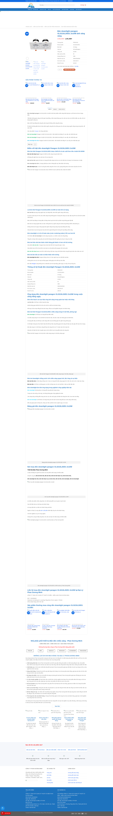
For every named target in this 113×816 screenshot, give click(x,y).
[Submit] (73, 5)
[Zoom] (27, 58)
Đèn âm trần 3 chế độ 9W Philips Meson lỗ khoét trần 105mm (64, 100)
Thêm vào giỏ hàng (69, 69)
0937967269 (32, 807)
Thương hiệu (35, 9)
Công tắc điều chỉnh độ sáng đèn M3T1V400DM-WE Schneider (33, 627)
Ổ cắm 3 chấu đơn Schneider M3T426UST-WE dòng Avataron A (48, 627)
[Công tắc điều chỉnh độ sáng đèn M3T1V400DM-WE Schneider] (34, 616)
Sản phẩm (49, 780)
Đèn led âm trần (38, 26)
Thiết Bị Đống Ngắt (56, 9)
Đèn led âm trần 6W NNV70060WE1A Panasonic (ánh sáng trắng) (79, 100)
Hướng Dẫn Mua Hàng (73, 772)
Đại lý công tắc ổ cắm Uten (43, 718)
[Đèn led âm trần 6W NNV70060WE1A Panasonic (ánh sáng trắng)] (80, 89)
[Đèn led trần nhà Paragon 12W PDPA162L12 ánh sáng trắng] (79, 616)
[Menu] (26, 9)
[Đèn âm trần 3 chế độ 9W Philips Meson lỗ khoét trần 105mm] (64, 89)
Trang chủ (30, 9)
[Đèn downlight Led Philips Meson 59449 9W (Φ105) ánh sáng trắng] (48, 89)
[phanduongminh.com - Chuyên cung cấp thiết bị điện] (31, 5)
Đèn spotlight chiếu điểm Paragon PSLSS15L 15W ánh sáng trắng (63, 627)
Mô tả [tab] (49, 109)
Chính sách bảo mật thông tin (75, 782)
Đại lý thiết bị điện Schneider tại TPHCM (69, 719)
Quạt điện (72, 9)
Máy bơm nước (79, 9)
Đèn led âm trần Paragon (52, 26)
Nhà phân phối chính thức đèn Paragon (82, 719)
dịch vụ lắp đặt (44, 510)
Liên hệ (48, 777)
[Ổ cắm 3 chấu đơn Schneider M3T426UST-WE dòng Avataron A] (49, 616)
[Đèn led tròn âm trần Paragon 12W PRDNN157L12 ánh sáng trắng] (33, 89)
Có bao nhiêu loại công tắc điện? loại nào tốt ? (31, 719)
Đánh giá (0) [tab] (62, 109)
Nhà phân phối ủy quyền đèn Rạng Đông (56, 719)
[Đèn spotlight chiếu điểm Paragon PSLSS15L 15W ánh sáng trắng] (64, 616)
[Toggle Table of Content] (34, 144)
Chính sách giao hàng (73, 777)
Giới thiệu (49, 775)
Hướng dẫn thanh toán (73, 775)
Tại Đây (76, 66)
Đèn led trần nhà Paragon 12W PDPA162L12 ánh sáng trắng (78, 626)
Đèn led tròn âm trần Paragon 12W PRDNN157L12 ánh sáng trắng (32, 100)
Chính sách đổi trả (72, 780)
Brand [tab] (55, 109)
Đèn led (49, 9)
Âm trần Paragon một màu (69, 26)
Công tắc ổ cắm (43, 9)
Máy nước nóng (65, 9)
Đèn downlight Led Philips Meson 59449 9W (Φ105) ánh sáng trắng (47, 100)
